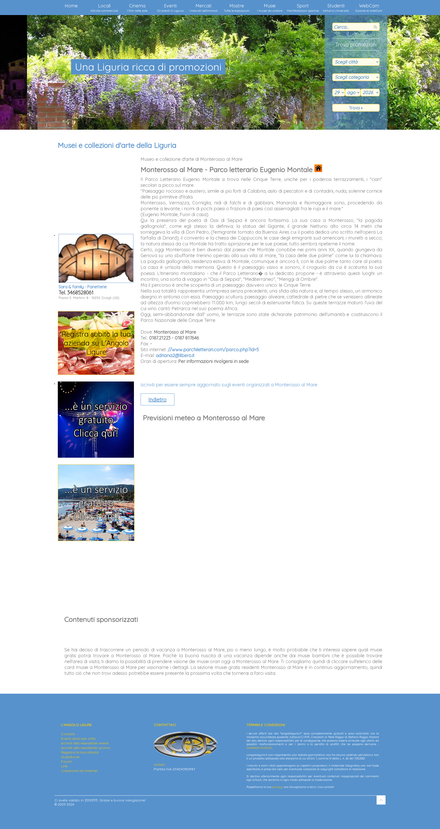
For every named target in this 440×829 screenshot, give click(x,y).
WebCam (368, 7)
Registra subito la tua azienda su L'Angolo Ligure (96, 343)
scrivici (159, 764)
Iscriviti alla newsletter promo (85, 747)
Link (64, 766)
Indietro (157, 399)
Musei (269, 7)
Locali (104, 7)
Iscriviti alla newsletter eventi (85, 743)
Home (71, 6)
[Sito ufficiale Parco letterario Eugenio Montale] (318, 169)
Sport (303, 7)
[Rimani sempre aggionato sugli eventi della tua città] (96, 456)
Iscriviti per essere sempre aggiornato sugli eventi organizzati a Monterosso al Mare (229, 385)
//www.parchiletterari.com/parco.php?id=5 (213, 349)
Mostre (237, 7)
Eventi (170, 7)
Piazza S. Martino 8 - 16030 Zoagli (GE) (89, 292)
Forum (66, 761)
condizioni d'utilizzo (259, 747)
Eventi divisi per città (78, 738)
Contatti (68, 734)
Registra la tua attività (80, 752)
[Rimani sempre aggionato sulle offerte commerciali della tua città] (96, 539)
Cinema (137, 7)
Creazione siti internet (79, 770)
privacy (277, 787)
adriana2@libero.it (175, 355)
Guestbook (70, 757)
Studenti (336, 7)
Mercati (203, 7)
